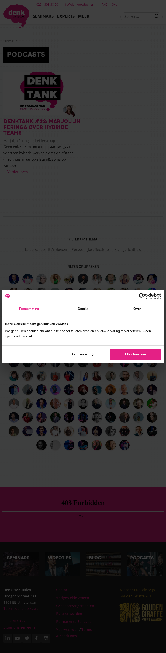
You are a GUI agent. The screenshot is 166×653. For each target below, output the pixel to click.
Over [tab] (137, 308)
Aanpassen (79, 354)
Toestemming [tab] (29, 308)
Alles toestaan (135, 354)
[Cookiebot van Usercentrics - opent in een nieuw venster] (142, 296)
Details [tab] (83, 308)
